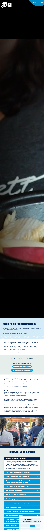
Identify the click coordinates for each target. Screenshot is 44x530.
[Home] (6, 5)
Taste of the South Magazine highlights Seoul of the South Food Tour (19, 352)
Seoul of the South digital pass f (16, 466)
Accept (32, 525)
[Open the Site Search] (39, 2)
